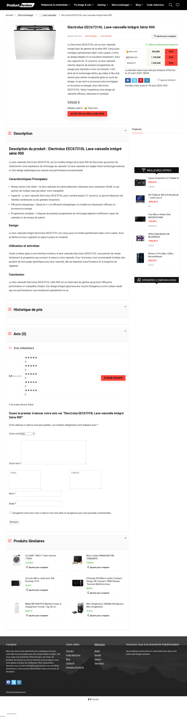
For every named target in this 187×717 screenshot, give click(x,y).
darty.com (133, 57)
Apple (97, 651)
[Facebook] (8, 682)
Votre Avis (15, 463)
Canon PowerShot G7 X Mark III (163, 178)
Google (98, 655)
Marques (100, 644)
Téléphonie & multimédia (54, 5)
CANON (151, 187)
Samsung (99, 663)
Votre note (14, 433)
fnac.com (133, 51)
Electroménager (121, 5)
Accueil (9, 15)
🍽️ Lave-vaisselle (48, 15)
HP (149, 206)
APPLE (151, 245)
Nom (12, 493)
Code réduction (155, 5)
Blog (138, 5)
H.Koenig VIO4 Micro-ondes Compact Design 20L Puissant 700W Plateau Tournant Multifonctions (104, 581)
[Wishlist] (177, 5)
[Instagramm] (19, 682)
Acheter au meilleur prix (87, 113)
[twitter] (13, 682)
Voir (171, 51)
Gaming (101, 5)
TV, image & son (82, 5)
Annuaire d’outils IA (75, 667)
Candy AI (70, 663)
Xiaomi (98, 659)
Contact (70, 651)
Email (12, 503)
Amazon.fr (131, 63)
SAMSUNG (152, 226)
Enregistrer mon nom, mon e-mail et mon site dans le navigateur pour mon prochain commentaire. (61, 513)
